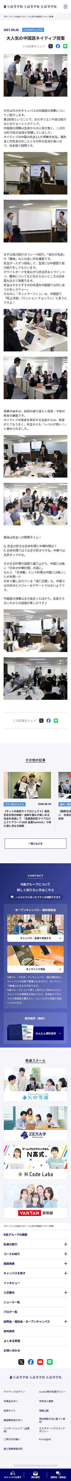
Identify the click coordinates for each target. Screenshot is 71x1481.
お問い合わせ (12, 1350)
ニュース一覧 (12, 1302)
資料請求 (9, 1331)
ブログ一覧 (10, 1312)
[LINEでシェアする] (65, 46)
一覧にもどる (35, 843)
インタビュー (12, 1283)
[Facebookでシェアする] (58, 46)
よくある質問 (12, 1341)
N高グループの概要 (15, 1234)
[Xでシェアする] (50, 46)
